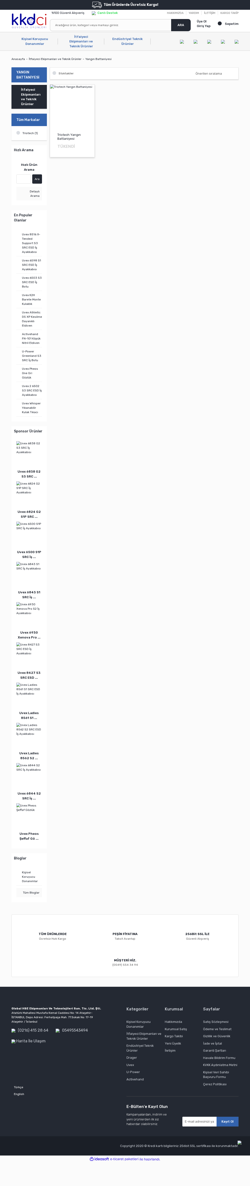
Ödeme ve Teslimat (217, 1029)
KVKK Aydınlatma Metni (220, 1065)
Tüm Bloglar (31, 892)
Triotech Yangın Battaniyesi (69, 136)
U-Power (133, 1072)
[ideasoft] (99, 1159)
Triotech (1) (30, 133)
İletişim (170, 1050)
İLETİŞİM (209, 13)
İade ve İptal (212, 1043)
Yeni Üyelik (173, 1043)
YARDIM (194, 13)
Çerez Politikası (215, 1084)
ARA (180, 25)
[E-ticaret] (124, 1159)
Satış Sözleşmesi (216, 1022)
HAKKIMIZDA (175, 13)
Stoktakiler (66, 73)
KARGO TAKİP (229, 13)
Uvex (130, 1065)
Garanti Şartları (214, 1050)
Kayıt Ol (227, 1121)
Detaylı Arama (34, 194)
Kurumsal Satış (176, 1029)
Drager (131, 1057)
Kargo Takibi (174, 1036)
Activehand (135, 1079)
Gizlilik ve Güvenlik (216, 1036)
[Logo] (29, 21)
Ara (37, 179)
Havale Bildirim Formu (219, 1058)
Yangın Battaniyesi (98, 59)
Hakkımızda (173, 1022)
